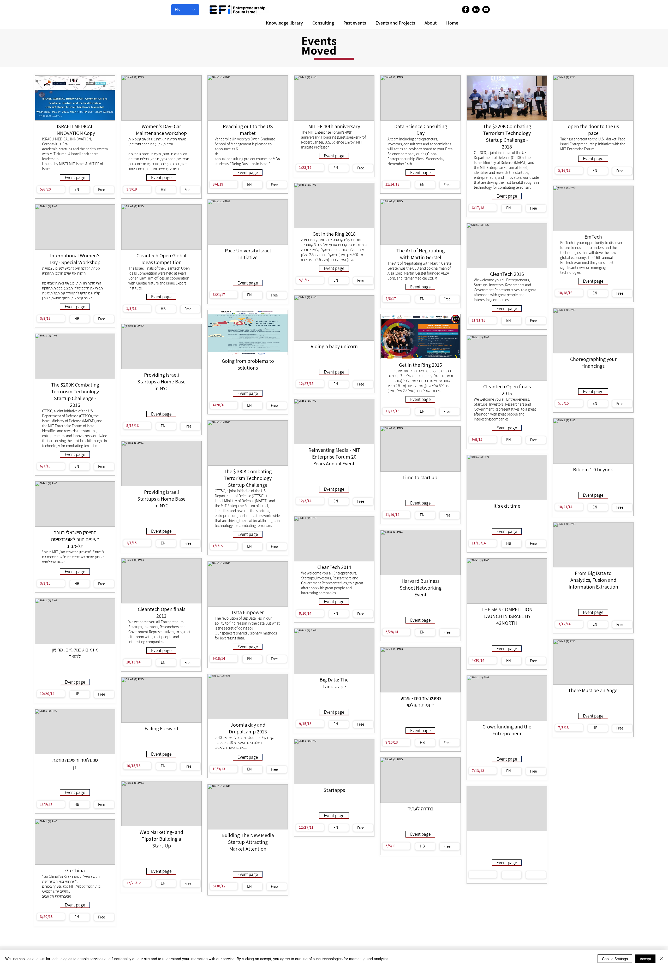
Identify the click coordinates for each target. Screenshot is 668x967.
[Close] (662, 958)
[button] (429, 22)
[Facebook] (465, 9)
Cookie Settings (615, 958)
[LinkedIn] (476, 9)
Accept (645, 958)
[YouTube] (486, 9)
